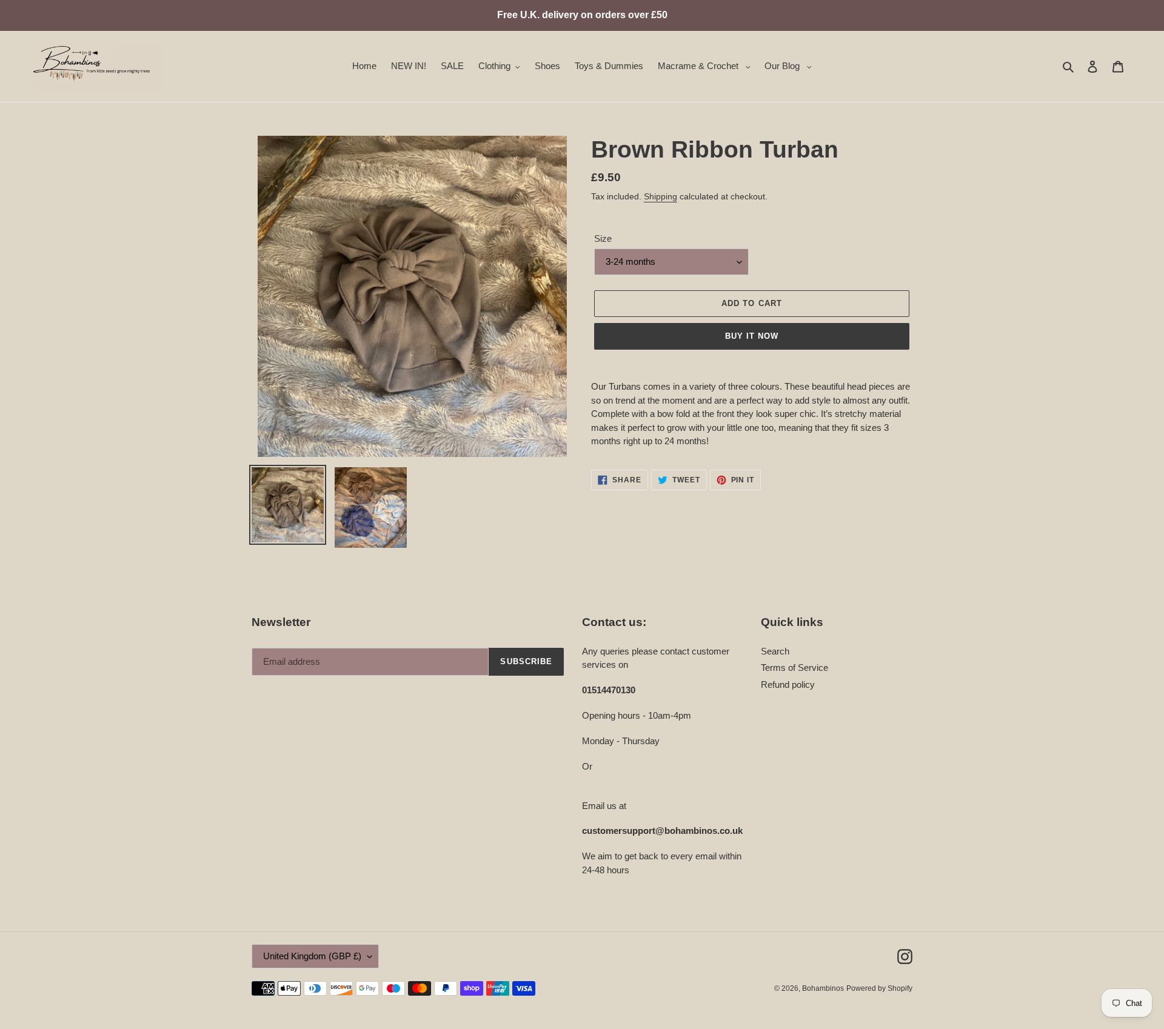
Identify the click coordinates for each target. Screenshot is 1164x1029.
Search (775, 651)
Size (603, 238)
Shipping (660, 196)
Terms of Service (794, 667)
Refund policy (788, 684)
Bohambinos (823, 988)
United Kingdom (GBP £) (312, 956)
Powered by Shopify (879, 988)
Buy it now (751, 336)
